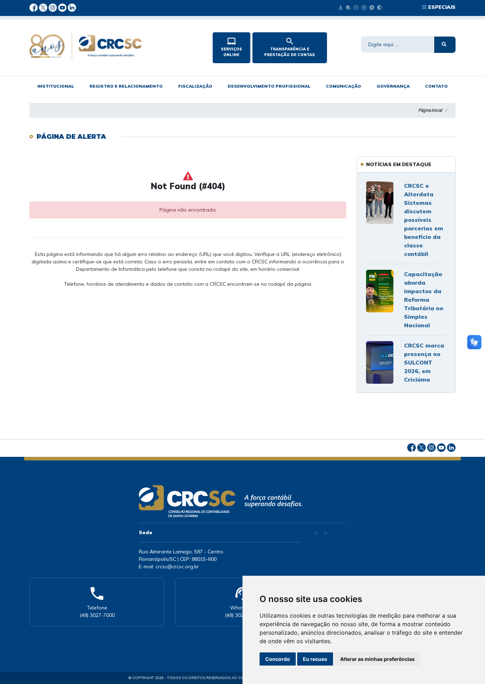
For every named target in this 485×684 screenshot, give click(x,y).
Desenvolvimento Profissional (269, 86)
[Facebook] (34, 7)
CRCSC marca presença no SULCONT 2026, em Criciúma (424, 362)
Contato (436, 86)
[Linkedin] (72, 7)
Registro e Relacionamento (126, 86)
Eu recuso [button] (315, 659)
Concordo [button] (277, 659)
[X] (44, 7)
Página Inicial (430, 110)
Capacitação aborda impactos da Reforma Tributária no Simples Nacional (423, 299)
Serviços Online (231, 47)
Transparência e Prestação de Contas (289, 47)
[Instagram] (53, 7)
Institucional (55, 86)
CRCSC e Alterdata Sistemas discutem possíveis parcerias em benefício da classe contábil (423, 219)
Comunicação (343, 86)
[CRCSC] (115, 46)
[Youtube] (63, 7)
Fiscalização (195, 86)
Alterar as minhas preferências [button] (377, 659)
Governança (393, 86)
